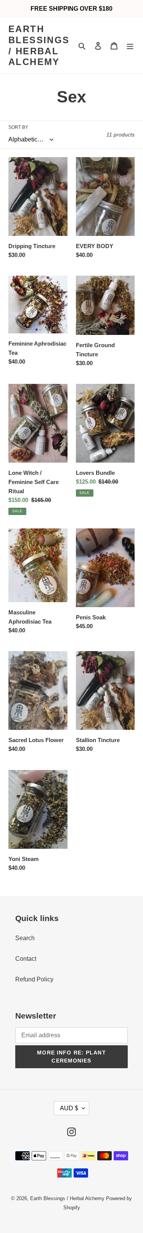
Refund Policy (34, 979)
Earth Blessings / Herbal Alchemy (39, 45)
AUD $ (69, 1108)
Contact (25, 958)
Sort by (18, 127)
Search (25, 938)
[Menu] (130, 45)
